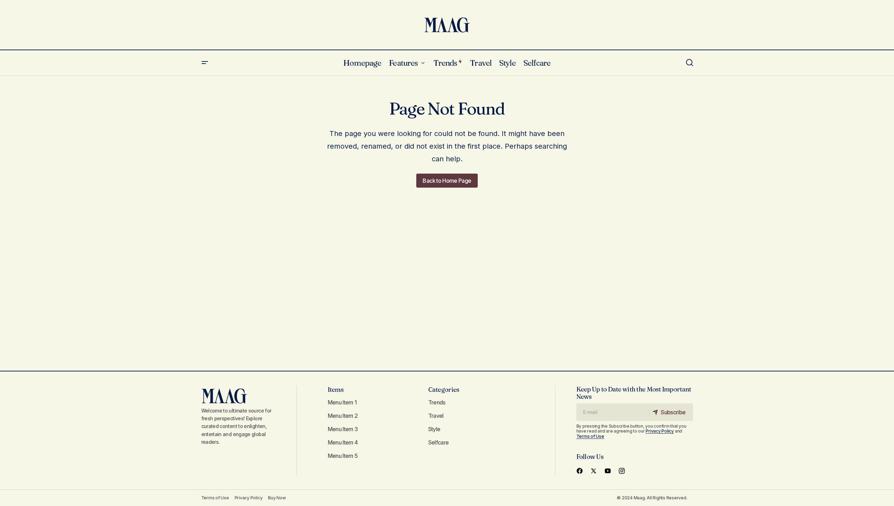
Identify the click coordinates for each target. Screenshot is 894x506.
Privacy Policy (660, 431)
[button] (204, 63)
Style (434, 429)
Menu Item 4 (343, 442)
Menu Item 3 (343, 429)
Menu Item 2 (343, 415)
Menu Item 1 (342, 402)
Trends (436, 402)
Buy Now (277, 497)
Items (336, 389)
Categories (443, 389)
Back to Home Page (447, 180)
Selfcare (438, 442)
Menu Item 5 (343, 455)
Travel (436, 415)
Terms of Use (590, 436)
